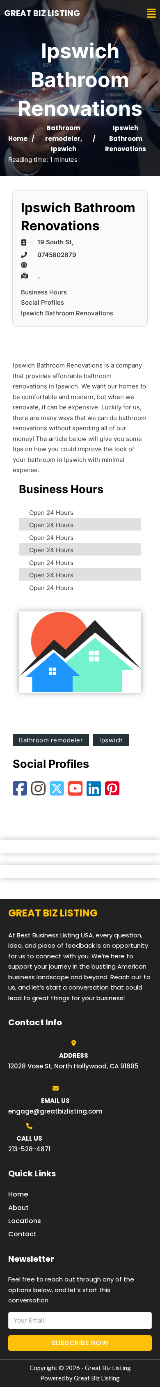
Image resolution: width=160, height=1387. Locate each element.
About (18, 1207)
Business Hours (44, 292)
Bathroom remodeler (51, 740)
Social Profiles (42, 302)
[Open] (151, 13)
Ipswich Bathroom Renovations (67, 313)
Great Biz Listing (42, 13)
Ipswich (63, 149)
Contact (22, 1234)
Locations (24, 1221)
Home (17, 138)
